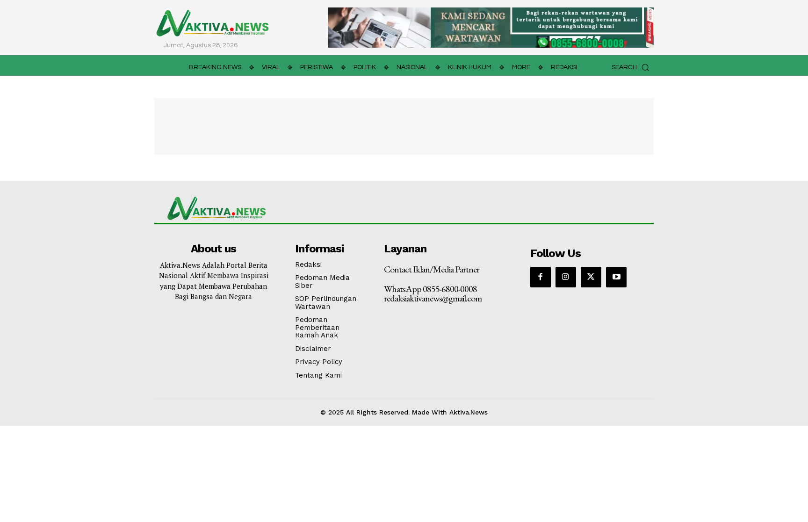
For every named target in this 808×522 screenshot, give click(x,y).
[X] (591, 277)
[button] (633, 67)
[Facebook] (540, 277)
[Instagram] (566, 277)
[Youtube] (616, 277)
